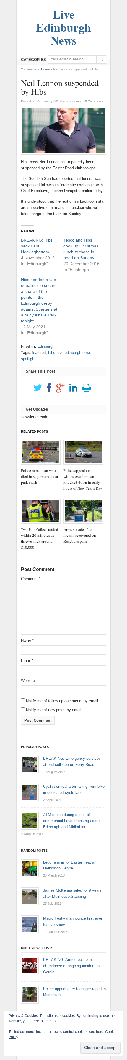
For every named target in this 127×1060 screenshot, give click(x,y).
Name (27, 640)
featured (39, 352)
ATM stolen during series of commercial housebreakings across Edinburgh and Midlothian (73, 821)
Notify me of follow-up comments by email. (62, 701)
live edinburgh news (74, 352)
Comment (30, 579)
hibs (51, 352)
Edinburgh (45, 346)
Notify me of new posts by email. (54, 710)
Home (45, 69)
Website (28, 680)
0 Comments (94, 101)
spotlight (28, 359)
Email (27, 660)
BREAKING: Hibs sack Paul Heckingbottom (37, 246)
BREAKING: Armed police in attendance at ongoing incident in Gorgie (71, 965)
